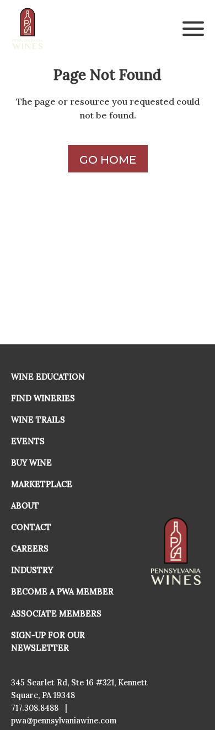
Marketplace (41, 484)
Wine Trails (38, 420)
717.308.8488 (34, 708)
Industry (32, 570)
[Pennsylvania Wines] (28, 29)
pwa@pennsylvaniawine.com (64, 721)
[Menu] (193, 28)
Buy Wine (31, 463)
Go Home (107, 159)
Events (28, 441)
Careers (30, 549)
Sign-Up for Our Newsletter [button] (48, 641)
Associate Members (56, 614)
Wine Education (48, 377)
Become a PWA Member (62, 592)
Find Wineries (43, 398)
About (25, 506)
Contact (31, 527)
